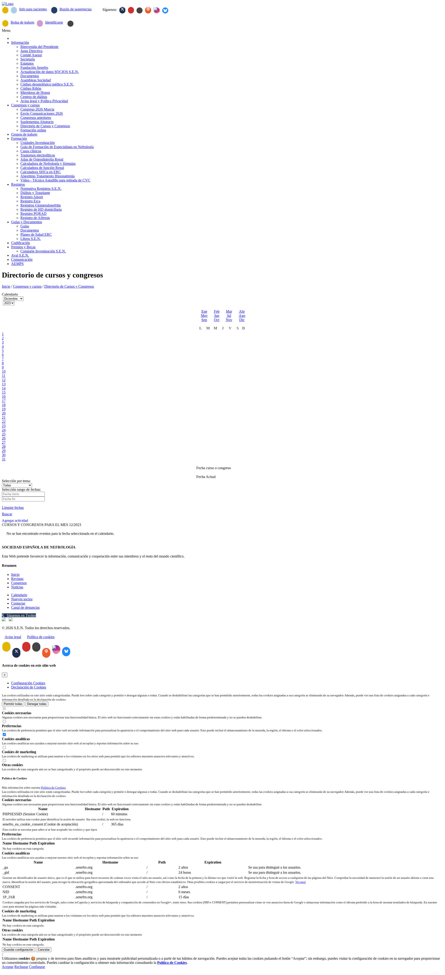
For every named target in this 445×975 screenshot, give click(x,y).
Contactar (18, 603)
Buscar (7, 514)
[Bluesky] (165, 10)
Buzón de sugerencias (76, 9)
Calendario (19, 595)
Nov (229, 320)
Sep (204, 320)
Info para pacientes (33, 9)
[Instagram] (157, 10)
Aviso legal (13, 637)
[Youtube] (131, 10)
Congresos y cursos (27, 286)
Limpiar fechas (13, 508)
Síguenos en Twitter (21, 615)
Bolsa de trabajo (22, 22)
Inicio (6, 286)
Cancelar (44, 949)
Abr (242, 311)
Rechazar (21, 967)
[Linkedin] (140, 10)
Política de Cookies (53, 787)
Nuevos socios (21, 599)
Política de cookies (40, 637)
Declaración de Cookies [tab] (28, 687)
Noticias (17, 587)
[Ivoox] (148, 10)
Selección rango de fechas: (21, 489)
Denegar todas (37, 704)
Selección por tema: (16, 481)
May (204, 316)
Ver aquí (300, 882)
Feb (216, 311)
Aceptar (7, 967)
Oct (216, 320)
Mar (229, 311)
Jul (229, 316)
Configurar (37, 967)
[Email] (5, 10)
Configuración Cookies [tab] (28, 683)
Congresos (19, 583)
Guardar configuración (18, 949)
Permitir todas (13, 704)
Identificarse (54, 22)
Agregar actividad (15, 521)
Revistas (17, 579)
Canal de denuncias (25, 607)
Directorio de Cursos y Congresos (69, 286)
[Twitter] (122, 10)
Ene (204, 311)
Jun (216, 316)
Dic (242, 320)
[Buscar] (70, 24)
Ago (242, 316)
